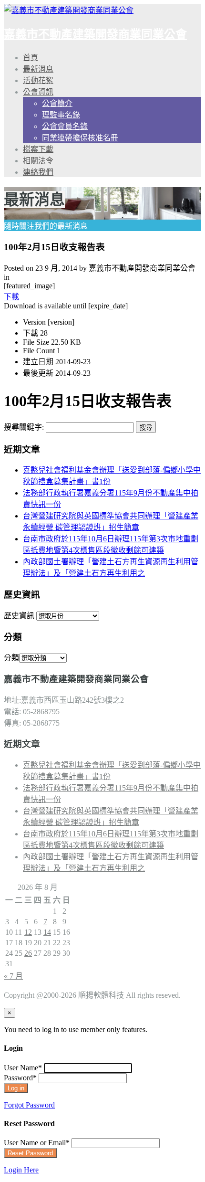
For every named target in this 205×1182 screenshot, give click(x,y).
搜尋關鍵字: (24, 427)
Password (20, 1078)
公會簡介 (57, 103)
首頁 (30, 57)
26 (28, 953)
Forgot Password (29, 1105)
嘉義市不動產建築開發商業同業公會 (95, 34)
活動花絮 (38, 80)
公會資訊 (38, 92)
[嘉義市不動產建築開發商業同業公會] (68, 10)
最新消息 (38, 69)
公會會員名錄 (65, 126)
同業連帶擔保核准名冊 (80, 138)
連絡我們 (38, 172)
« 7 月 (13, 976)
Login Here (21, 1170)
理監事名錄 (61, 115)
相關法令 (38, 161)
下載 (11, 297)
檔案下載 (38, 149)
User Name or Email (37, 1143)
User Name (23, 1068)
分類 (11, 658)
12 (28, 932)
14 (47, 932)
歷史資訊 (19, 616)
